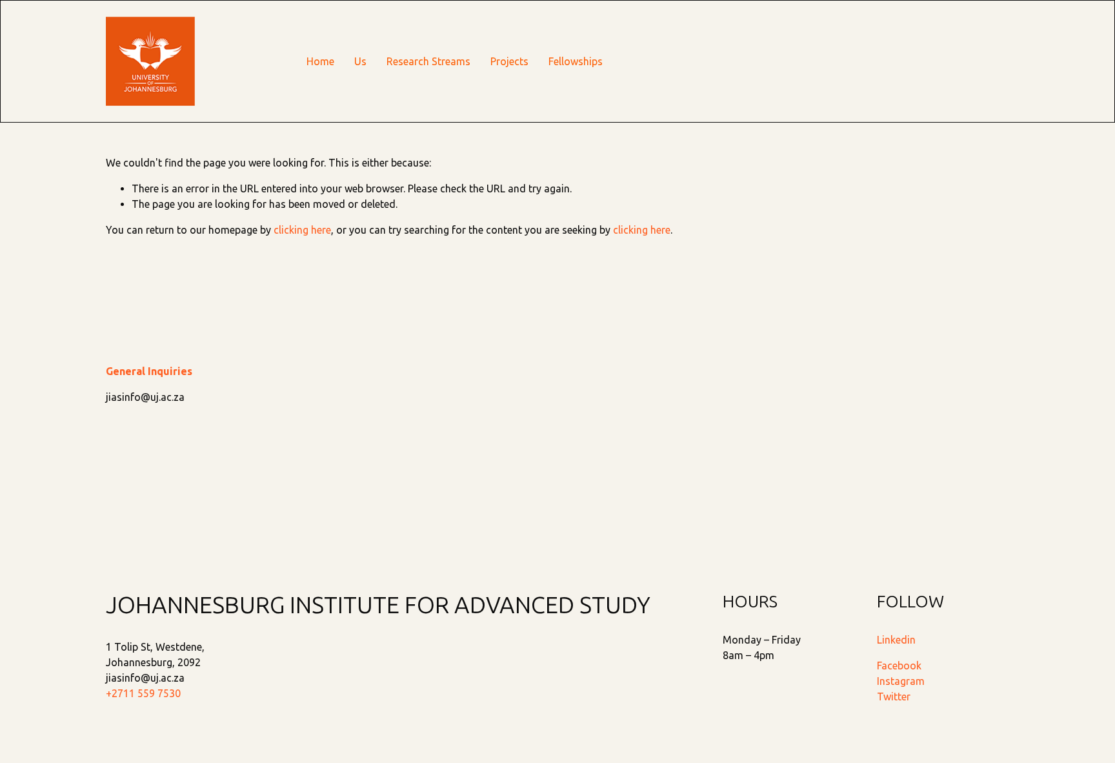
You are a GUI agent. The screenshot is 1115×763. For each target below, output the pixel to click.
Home (320, 61)
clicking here (302, 230)
